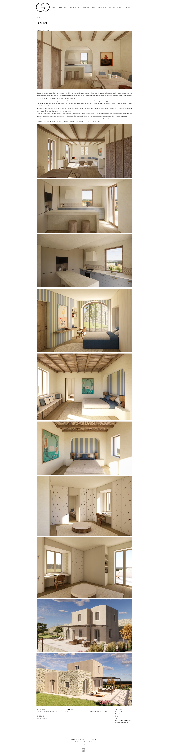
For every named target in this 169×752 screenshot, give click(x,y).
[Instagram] (83, 750)
